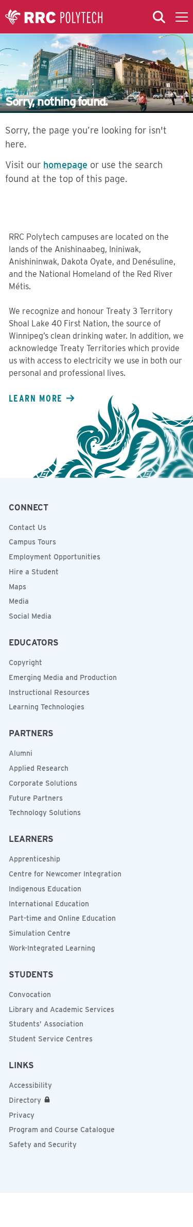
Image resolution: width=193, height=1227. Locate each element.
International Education (49, 904)
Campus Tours (32, 542)
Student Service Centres (51, 1039)
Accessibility (30, 1085)
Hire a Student (34, 572)
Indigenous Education (45, 889)
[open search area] (159, 17)
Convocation (30, 994)
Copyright (25, 662)
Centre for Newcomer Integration (65, 874)
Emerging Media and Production (63, 677)
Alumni (20, 753)
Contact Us (27, 527)
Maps (17, 587)
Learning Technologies (46, 707)
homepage (65, 164)
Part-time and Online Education (62, 918)
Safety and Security (43, 1144)
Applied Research (38, 768)
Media (19, 601)
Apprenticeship (34, 859)
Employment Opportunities (54, 557)
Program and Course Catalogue (62, 1129)
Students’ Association (46, 1024)
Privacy (21, 1115)
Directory (25, 1100)
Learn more (35, 398)
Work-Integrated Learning (52, 948)
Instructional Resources (49, 692)
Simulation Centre (40, 933)
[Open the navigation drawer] (182, 17)
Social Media (30, 616)
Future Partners (36, 798)
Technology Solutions (45, 812)
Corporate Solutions (43, 783)
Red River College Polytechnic (54, 17)
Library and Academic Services (61, 1009)
